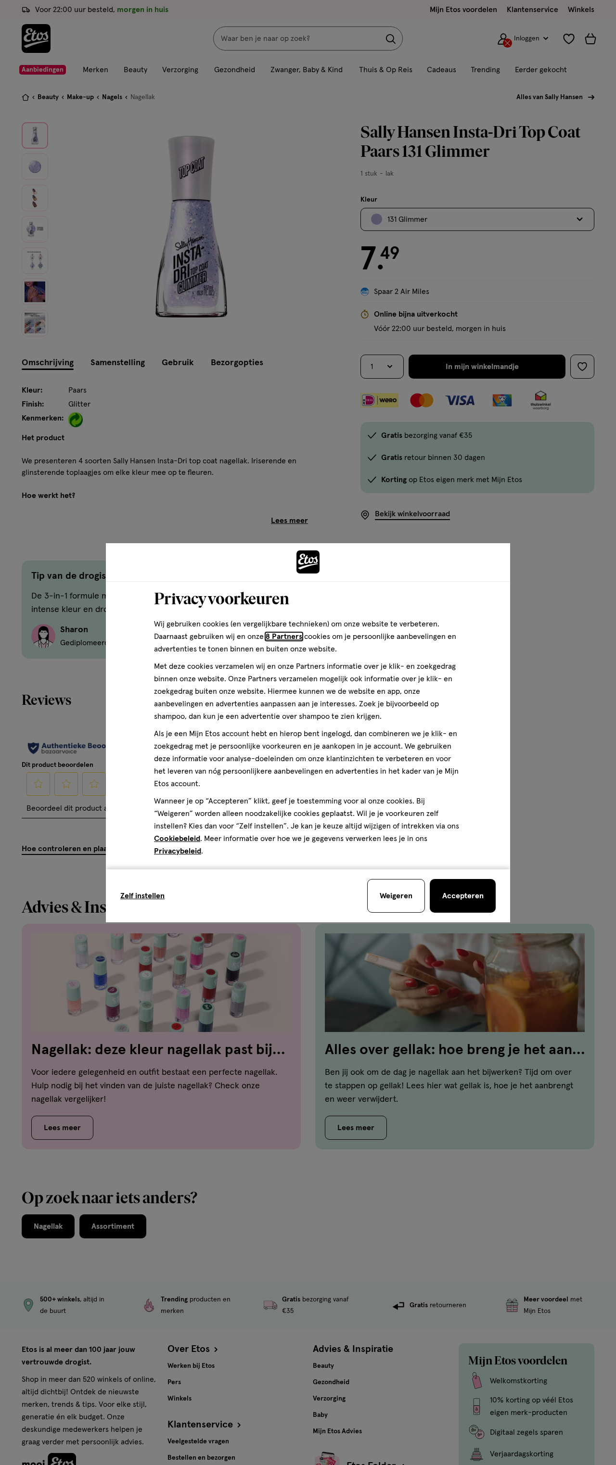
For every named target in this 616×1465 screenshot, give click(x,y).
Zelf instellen (142, 896)
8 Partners (284, 636)
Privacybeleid (177, 851)
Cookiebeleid (177, 838)
